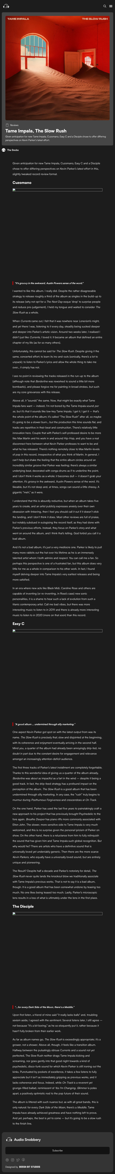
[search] (104, 6)
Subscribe (57, 1150)
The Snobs (13, 149)
